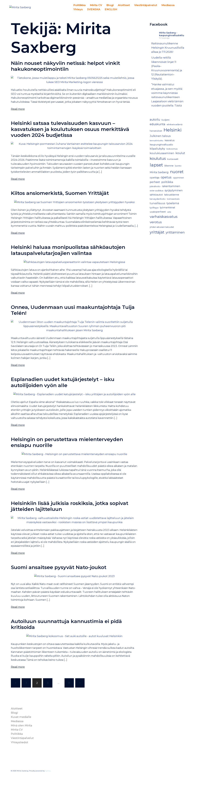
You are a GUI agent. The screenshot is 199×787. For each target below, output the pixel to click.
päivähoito (155, 186)
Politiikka (79, 5)
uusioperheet (158, 211)
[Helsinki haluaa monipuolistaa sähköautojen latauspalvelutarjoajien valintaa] (74, 261)
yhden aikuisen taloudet (162, 227)
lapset (156, 165)
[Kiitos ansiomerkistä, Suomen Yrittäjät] (74, 202)
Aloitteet (124, 5)
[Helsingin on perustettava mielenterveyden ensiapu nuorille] (74, 454)
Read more (18, 109)
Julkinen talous (160, 135)
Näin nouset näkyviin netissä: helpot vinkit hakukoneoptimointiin (65, 66)
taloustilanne (171, 194)
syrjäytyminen (174, 190)
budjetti (165, 120)
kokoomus (172, 149)
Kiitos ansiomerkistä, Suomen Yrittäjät (60, 193)
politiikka (167, 182)
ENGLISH (111, 9)
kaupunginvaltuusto (161, 144)
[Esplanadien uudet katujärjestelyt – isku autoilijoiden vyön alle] (74, 394)
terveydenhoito (158, 199)
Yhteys (78, 9)
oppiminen (178, 178)
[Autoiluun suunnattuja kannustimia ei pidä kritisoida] (74, 635)
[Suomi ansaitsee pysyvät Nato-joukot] (74, 576)
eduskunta (157, 124)
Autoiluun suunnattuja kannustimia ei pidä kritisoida (66, 624)
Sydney (48, 771)
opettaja (154, 177)
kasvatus (169, 140)
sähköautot (156, 194)
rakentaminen (171, 186)
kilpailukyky (157, 148)
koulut (180, 153)
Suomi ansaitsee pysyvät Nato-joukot (58, 567)
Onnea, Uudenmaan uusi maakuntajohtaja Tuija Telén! (73, 310)
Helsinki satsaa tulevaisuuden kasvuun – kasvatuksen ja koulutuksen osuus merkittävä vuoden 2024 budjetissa (70, 129)
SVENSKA (93, 9)
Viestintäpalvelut (145, 5)
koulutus (158, 158)
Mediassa (167, 5)
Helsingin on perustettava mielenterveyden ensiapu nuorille (67, 442)
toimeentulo (173, 199)
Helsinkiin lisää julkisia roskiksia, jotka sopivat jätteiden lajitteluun (69, 506)
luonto (178, 166)
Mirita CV (96, 5)
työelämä (173, 203)
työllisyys (154, 207)
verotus (156, 222)
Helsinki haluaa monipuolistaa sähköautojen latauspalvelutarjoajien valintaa (68, 250)
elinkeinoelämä (174, 124)
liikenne (169, 165)
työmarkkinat (167, 207)
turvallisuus (157, 203)
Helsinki (172, 130)
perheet (155, 182)
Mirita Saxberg (159, 172)
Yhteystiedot (19, 742)
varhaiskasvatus (163, 216)
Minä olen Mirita (21, 725)
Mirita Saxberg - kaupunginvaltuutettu (171, 34)
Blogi (109, 5)
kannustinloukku (156, 141)
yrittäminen (175, 232)
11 (69, 682)
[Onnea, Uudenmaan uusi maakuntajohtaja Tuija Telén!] (74, 325)
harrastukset (156, 131)
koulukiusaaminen (162, 153)
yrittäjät (157, 232)
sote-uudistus (156, 190)
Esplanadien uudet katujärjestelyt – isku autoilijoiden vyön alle (62, 382)
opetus (166, 177)
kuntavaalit (172, 159)
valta (169, 212)
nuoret (177, 171)
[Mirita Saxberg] (20, 7)
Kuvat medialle (21, 716)
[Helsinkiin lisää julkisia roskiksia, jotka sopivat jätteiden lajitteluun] (74, 519)
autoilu (155, 119)
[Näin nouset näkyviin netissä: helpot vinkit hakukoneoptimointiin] (74, 79)
